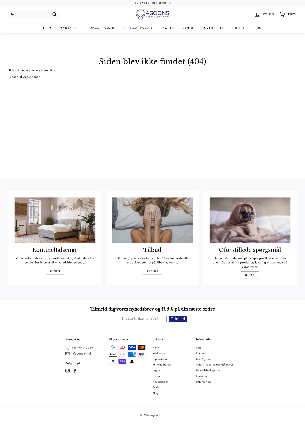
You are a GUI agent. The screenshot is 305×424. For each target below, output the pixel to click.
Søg (198, 348)
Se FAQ (250, 275)
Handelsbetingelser (208, 370)
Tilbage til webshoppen (24, 77)
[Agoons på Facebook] (75, 371)
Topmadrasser (101, 28)
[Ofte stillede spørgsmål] (250, 220)
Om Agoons (203, 359)
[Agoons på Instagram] (67, 371)
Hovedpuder (213, 28)
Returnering (203, 382)
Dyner (187, 28)
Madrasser (70, 28)
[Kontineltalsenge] (55, 220)
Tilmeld (178, 319)
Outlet (238, 28)
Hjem (47, 28)
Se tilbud (152, 271)
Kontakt (200, 353)
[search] (34, 14)
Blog (257, 28)
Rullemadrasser (137, 28)
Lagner (167, 28)
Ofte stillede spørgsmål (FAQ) (215, 365)
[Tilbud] (152, 220)
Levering (201, 376)
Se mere (55, 271)
